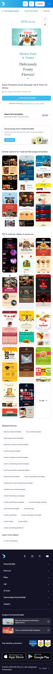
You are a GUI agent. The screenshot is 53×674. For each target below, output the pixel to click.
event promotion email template (16, 470)
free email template (11, 509)
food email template (12, 477)
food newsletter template (35, 477)
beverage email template (14, 438)
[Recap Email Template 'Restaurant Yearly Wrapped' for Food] (9, 364)
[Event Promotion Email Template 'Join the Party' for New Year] (9, 255)
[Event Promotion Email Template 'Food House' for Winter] (43, 172)
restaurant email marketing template (18, 483)
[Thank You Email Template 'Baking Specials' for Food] (26, 291)
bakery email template (12, 432)
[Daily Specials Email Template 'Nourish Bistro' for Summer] (43, 328)
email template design (38, 502)
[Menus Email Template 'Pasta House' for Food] (43, 364)
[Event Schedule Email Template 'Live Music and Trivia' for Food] (43, 209)
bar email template (33, 432)
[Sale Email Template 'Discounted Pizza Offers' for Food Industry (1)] (26, 209)
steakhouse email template (14, 489)
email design (29, 509)
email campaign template (31, 515)
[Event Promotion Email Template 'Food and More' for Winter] (9, 209)
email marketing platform (14, 528)
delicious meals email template (16, 444)
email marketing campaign (14, 496)
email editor (23, 521)
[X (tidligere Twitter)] (39, 556)
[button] (44, 18)
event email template (12, 451)
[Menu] (49, 3)
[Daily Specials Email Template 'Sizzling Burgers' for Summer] (43, 255)
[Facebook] (24, 556)
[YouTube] (47, 556)
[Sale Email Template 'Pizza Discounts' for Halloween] (26, 400)
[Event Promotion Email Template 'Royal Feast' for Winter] (26, 172)
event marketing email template (16, 464)
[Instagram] (32, 556)
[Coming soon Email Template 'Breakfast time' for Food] (26, 255)
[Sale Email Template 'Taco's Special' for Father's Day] (26, 328)
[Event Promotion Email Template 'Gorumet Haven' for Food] (9, 291)
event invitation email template (16, 457)
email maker (8, 521)
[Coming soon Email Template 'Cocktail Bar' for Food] (43, 291)
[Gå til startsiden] (3, 3)
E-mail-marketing (11, 541)
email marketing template (14, 502)
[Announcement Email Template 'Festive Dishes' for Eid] (9, 400)
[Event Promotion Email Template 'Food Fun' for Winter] (9, 172)
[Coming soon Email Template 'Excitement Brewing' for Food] (26, 364)
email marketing (10, 515)
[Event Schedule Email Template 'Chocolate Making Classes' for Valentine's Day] (9, 328)
